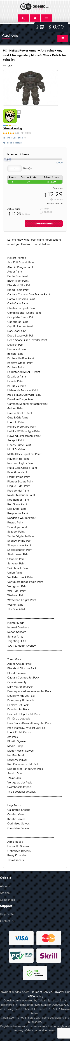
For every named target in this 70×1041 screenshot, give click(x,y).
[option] (30, 88)
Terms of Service (42, 991)
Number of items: (18, 154)
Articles (5, 892)
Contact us (6, 920)
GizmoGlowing (12, 128)
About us (5, 886)
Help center (7, 914)
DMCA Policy (35, 996)
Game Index (7, 899)
